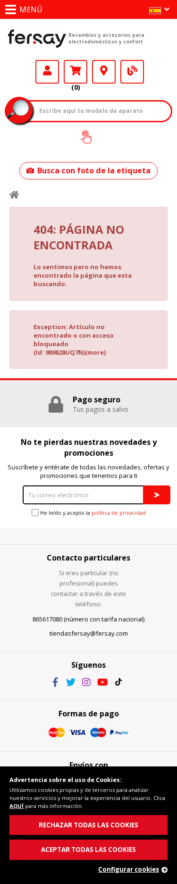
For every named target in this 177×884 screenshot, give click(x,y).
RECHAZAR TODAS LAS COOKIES (88, 825)
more (95, 352)
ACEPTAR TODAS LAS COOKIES (88, 849)
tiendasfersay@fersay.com (89, 633)
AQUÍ (16, 805)
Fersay (37, 38)
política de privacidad (119, 512)
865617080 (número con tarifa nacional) (88, 619)
